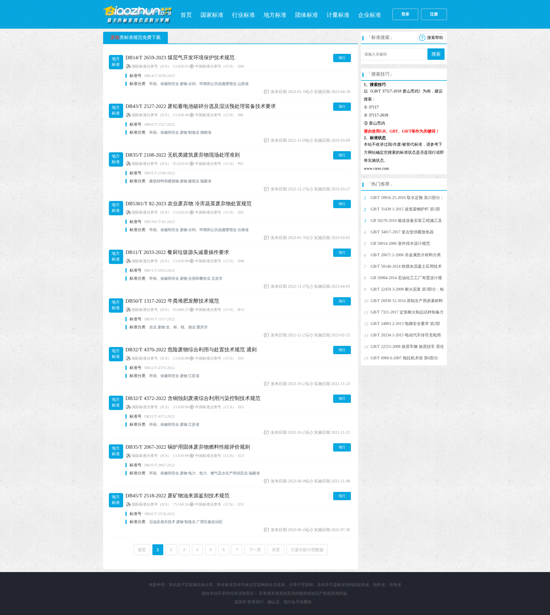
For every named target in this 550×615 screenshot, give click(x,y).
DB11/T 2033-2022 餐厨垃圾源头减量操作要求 (177, 252)
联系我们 (255, 602)
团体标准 (306, 15)
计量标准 (338, 15)
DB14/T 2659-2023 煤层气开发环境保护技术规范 (180, 57)
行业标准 (243, 15)
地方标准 (275, 15)
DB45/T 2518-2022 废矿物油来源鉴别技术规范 (177, 495)
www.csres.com (376, 168)
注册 (434, 14)
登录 (405, 14)
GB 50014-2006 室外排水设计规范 (400, 243)
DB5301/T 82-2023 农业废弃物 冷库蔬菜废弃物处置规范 (188, 203)
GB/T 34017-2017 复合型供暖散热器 (402, 232)
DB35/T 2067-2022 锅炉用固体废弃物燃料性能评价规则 (187, 447)
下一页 (255, 549)
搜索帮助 (435, 38)
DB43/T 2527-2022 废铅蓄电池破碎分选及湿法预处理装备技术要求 (200, 106)
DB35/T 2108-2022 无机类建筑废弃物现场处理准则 (182, 155)
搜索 (436, 54)
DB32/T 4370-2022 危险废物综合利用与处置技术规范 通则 (191, 349)
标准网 (137, 14)
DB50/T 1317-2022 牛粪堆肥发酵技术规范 (172, 301)
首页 (186, 15)
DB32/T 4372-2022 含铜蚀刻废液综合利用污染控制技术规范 (192, 398)
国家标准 (212, 15)
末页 (276, 549)
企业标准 (369, 15)
